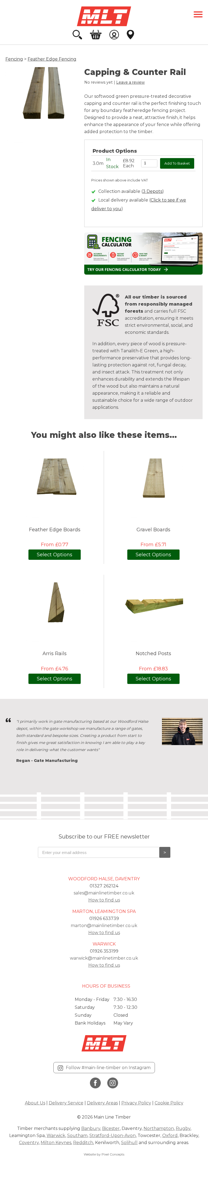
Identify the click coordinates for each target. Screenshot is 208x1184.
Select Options (54, 555)
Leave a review (130, 82)
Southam (77, 1135)
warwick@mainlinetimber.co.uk (104, 958)
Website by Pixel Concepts (104, 1154)
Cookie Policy (169, 1103)
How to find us (104, 900)
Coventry (29, 1142)
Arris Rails (55, 654)
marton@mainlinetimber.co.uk (104, 925)
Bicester (111, 1128)
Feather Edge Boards (54, 530)
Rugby (183, 1128)
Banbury (90, 1128)
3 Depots (152, 191)
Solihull (129, 1142)
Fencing (14, 59)
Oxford (170, 1135)
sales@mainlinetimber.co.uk (104, 893)
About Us (35, 1103)
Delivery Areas (102, 1103)
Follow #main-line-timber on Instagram (108, 1067)
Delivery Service (66, 1103)
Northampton (159, 1128)
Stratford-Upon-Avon (112, 1135)
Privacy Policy (136, 1103)
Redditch (83, 1142)
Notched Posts (153, 654)
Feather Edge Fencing (52, 59)
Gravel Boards (153, 530)
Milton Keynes (56, 1142)
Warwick (56, 1135)
